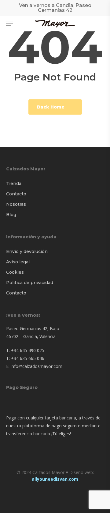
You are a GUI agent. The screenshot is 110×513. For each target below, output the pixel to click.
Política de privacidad (29, 282)
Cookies (15, 272)
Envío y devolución (27, 251)
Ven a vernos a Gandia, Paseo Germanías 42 (55, 7)
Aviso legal (18, 262)
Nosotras (16, 204)
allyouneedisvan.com (55, 479)
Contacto (16, 194)
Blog (11, 214)
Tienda (13, 183)
